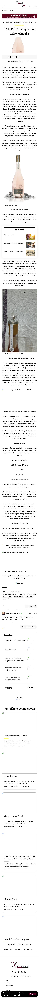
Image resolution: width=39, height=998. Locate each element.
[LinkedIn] (34, 613)
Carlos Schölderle (11, 746)
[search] (26, 6)
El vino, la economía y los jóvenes (13, 251)
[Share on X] (13, 56)
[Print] (19, 56)
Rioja (4, 596)
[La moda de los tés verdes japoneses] (19, 926)
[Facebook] (32, 613)
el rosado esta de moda (10, 594)
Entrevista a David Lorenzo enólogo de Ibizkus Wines (13, 678)
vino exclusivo (18, 596)
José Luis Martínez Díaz (12, 786)
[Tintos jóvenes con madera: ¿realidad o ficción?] (30, 669)
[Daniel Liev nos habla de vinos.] (19, 722)
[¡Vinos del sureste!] (30, 650)
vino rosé (6, 598)
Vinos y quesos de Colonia (14, 816)
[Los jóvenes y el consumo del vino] (30, 245)
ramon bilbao (32, 594)
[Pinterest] (21, 972)
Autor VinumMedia (10, 826)
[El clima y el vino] (30, 237)
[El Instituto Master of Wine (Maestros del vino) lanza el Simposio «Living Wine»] (19, 843)
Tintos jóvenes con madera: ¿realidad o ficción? (13, 669)
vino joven (29, 596)
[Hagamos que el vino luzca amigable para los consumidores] (30, 659)
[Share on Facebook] (10, 56)
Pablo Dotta (9, 909)
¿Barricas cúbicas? (10, 899)
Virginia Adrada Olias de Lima (15, 61)
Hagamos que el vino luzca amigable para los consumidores (14, 659)
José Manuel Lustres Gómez (13, 949)
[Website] (30, 613)
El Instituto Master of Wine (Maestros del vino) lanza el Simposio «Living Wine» (19, 857)
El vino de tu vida (10, 775)
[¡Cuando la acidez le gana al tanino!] (30, 640)
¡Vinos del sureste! (10, 650)
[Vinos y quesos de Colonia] (19, 803)
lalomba (22, 594)
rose (10, 596)
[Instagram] (18, 972)
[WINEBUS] (30, 688)
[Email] (16, 56)
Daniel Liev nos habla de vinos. (15, 735)
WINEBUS (8, 688)
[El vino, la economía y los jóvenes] (30, 253)
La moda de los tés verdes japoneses (17, 939)
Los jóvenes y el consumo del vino (13, 243)
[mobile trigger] (3, 6)
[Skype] (36, 613)
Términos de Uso (16, 995)
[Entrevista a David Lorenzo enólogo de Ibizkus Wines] (30, 678)
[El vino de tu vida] (19, 762)
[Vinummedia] (19, 2)
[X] (15, 972)
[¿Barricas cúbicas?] (19, 886)
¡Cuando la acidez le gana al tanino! (15, 640)
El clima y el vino (8, 235)
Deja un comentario (29, 627)
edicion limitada (15, 591)
